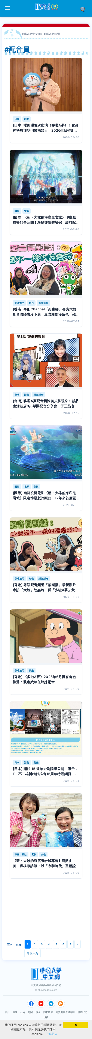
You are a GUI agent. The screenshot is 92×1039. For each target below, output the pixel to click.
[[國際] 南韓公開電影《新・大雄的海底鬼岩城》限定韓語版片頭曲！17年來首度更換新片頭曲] (46, 453)
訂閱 (30, 1012)
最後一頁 (32, 953)
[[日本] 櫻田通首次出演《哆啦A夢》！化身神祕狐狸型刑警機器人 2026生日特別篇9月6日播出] (46, 86)
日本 (17, 118)
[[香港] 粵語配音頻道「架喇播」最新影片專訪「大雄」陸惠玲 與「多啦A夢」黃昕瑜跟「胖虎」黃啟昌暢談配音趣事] (46, 545)
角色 (31, 302)
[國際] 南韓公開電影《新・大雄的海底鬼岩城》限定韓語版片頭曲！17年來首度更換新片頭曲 (44, 496)
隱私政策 (48, 1012)
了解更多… (53, 1034)
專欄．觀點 (21, 854)
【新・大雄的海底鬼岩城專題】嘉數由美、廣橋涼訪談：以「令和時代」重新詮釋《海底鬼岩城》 (44, 863)
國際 (17, 210)
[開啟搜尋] (84, 9)
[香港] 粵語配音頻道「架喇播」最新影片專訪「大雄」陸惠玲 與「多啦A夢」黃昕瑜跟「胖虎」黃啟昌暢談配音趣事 (46, 587)
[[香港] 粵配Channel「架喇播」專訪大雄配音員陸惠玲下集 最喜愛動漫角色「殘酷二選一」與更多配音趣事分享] (46, 270)
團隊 (15, 1012)
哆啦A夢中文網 (31, 34)
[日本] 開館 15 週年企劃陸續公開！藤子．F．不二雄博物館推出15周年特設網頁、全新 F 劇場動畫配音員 (45, 771)
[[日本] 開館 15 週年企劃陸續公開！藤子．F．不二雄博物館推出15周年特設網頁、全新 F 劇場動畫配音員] (46, 729)
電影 (26, 210)
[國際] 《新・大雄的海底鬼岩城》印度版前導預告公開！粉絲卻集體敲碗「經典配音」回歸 (44, 220)
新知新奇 (43, 302)
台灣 (17, 394)
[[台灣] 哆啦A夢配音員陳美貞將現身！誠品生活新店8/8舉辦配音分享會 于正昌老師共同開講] (46, 361)
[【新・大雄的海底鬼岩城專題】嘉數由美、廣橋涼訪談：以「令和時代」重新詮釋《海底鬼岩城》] (46, 821)
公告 (22, 1012)
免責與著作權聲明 (65, 1012)
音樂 (36, 486)
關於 (7, 1012)
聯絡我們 (82, 1012)
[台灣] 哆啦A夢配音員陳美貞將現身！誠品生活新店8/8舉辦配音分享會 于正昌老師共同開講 (46, 404)
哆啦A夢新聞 (52, 34)
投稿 (46, 1017)
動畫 (26, 118)
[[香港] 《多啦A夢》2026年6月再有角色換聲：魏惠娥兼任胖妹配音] (46, 637)
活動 (26, 394)
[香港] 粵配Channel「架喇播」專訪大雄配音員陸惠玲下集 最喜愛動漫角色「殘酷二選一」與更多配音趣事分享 (44, 312)
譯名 (38, 1012)
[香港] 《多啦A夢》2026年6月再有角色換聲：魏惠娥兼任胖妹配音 (44, 679)
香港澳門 (19, 302)
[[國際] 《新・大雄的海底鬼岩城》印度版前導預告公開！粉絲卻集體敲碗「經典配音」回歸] (46, 178)
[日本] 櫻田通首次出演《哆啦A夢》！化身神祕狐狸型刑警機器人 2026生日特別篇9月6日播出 (46, 128)
